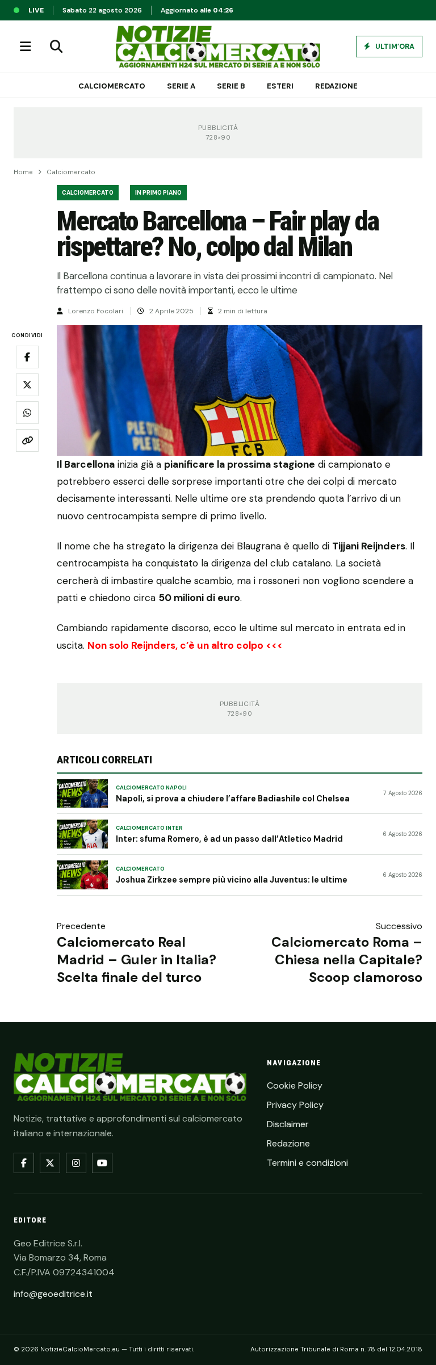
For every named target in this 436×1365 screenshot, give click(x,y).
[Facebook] (24, 1163)
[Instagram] (76, 1163)
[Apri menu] (25, 46)
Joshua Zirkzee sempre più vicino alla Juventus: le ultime (231, 880)
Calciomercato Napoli (151, 787)
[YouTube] (102, 1163)
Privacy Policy (295, 1105)
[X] (50, 1163)
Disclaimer (288, 1124)
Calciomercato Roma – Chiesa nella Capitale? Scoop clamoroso (346, 959)
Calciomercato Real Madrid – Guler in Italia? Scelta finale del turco (136, 959)
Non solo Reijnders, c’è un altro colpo (175, 645)
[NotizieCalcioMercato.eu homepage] (218, 47)
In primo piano (158, 192)
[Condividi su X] (27, 384)
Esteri (280, 86)
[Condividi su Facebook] (27, 357)
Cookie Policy (294, 1085)
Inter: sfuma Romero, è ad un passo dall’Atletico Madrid (229, 839)
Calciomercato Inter (149, 828)
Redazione (336, 86)
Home (23, 172)
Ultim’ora (394, 46)
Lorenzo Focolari (95, 311)
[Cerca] (56, 46)
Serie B (231, 86)
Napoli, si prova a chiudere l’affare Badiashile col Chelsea (233, 798)
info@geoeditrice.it (53, 1294)
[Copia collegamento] (27, 440)
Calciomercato (111, 86)
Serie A (181, 86)
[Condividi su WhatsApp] (27, 412)
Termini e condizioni (307, 1163)
